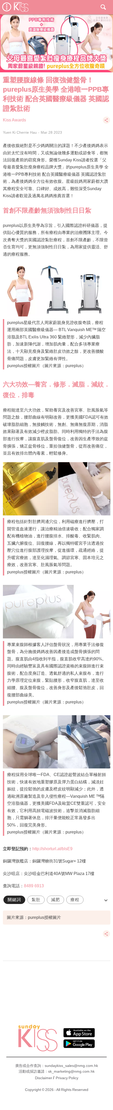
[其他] (106, 122)
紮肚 (36, 899)
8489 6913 (34, 886)
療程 (74, 899)
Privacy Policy (67, 1078)
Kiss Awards (14, 120)
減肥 (55, 899)
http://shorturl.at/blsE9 (52, 849)
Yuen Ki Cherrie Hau (20, 132)
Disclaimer (43, 1078)
